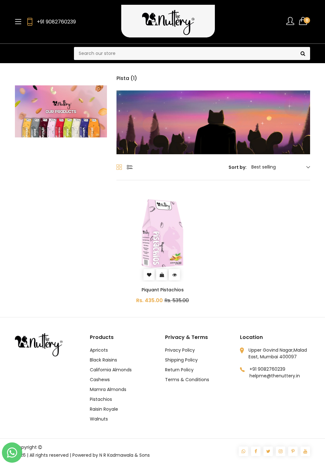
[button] (304, 21)
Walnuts (99, 419)
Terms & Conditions (187, 379)
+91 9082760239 (56, 21)
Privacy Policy (180, 350)
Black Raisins (103, 360)
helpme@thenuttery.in (274, 376)
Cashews (100, 379)
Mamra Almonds (108, 389)
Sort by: (238, 167)
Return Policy (179, 370)
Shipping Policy (181, 360)
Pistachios (101, 399)
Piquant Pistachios (163, 290)
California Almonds (111, 370)
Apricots (99, 350)
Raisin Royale (104, 409)
